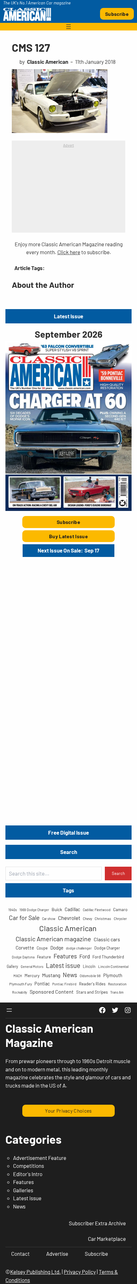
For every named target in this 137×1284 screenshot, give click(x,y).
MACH (17, 976)
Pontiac (42, 983)
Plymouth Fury (20, 984)
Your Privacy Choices (68, 1111)
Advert (68, 145)
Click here (68, 252)
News (70, 974)
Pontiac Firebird (64, 984)
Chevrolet (69, 918)
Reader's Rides (92, 983)
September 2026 (68, 334)
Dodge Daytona (23, 957)
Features (65, 956)
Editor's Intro (27, 1174)
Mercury (32, 975)
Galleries (23, 1190)
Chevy (87, 918)
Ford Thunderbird (108, 956)
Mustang (51, 975)
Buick (57, 909)
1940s (12, 910)
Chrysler (120, 918)
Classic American (68, 928)
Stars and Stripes (92, 992)
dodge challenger (79, 948)
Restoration (117, 984)
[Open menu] (68, 26)
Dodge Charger (107, 948)
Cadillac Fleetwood (97, 910)
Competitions (28, 1165)
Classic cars (107, 939)
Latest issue (63, 965)
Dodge (56, 947)
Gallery (12, 966)
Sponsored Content (52, 992)
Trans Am (117, 992)
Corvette (25, 947)
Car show (48, 919)
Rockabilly (19, 992)
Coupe (42, 948)
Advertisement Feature (39, 1158)
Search (118, 873)
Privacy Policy (80, 1271)
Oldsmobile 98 (90, 976)
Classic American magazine (53, 939)
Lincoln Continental (113, 966)
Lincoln (89, 966)
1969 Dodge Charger (34, 910)
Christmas (103, 918)
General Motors (32, 966)
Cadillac (72, 909)
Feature (44, 956)
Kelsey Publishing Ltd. (35, 1271)
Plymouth (112, 975)
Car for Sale (24, 917)
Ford (84, 956)
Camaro (120, 909)
